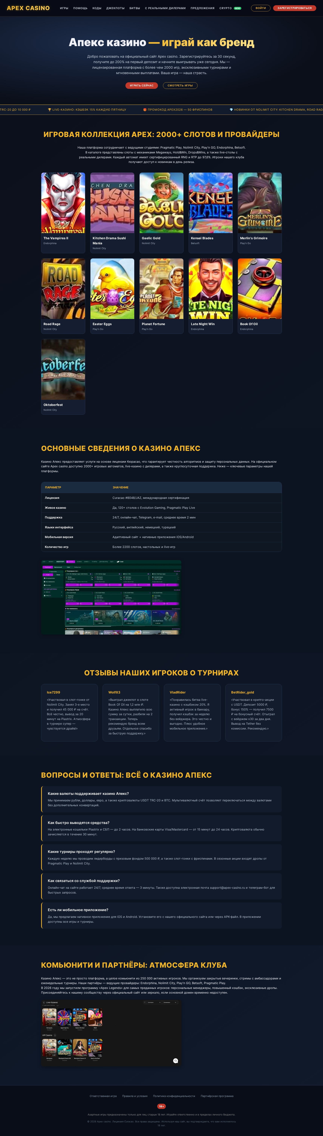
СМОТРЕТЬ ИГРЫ (180, 85)
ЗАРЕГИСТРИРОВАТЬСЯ (295, 8)
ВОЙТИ (261, 8)
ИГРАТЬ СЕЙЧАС (141, 85)
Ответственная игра (103, 1096)
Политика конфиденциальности (174, 1096)
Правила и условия (134, 1096)
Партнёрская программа (217, 1096)
